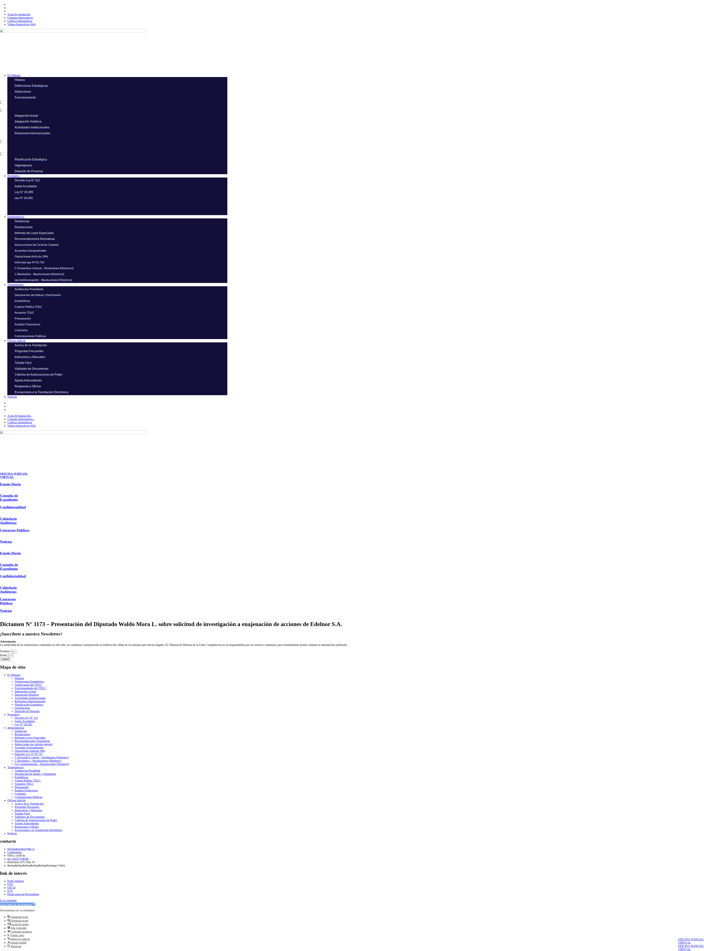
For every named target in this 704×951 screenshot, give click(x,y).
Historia (19, 678)
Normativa (13, 714)
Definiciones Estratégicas (29, 681)
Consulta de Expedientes (9, 498)
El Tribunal (13, 674)
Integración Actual (25, 691)
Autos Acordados (25, 721)
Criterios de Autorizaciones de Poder (36, 820)
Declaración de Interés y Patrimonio (35, 774)
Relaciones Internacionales (30, 701)
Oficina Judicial (16, 800)
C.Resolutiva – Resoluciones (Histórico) (38, 760)
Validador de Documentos (30, 816)
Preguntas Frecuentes (27, 807)
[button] (355, 75)
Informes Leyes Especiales (30, 737)
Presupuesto (22, 787)
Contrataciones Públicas (28, 797)
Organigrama (22, 707)
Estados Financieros (26, 790)
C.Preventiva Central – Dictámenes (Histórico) (42, 757)
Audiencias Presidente (27, 770)
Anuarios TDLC (24, 783)
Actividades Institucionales (30, 698)
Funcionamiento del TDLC (30, 688)
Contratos (20, 793)
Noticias (6, 542)
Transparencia (15, 767)
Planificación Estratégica (29, 704)
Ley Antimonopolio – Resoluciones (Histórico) (42, 764)
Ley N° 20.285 (23, 724)
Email (4, 655)
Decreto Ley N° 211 (26, 717)
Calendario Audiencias (8, 521)
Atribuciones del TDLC (28, 684)
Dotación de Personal (27, 711)
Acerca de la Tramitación (29, 803)
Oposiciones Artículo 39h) (30, 750)
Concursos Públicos (14, 530)
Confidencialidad (13, 507)
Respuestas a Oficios (27, 826)
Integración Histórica (27, 694)
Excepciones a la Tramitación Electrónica (38, 830)
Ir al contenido (8, 900)
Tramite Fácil (22, 813)
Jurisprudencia (15, 727)
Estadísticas (22, 777)
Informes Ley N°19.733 (28, 754)
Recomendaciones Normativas (32, 740)
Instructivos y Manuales (28, 810)
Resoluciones (22, 734)
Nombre (5, 651)
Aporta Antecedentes (27, 823)
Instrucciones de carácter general (33, 744)
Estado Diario (10, 484)
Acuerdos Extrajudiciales (29, 747)
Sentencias (21, 731)
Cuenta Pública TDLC (28, 780)
